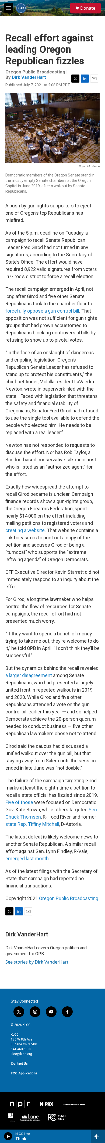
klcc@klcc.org (21, 1054)
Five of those (19, 802)
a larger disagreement (28, 675)
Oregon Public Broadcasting (68, 898)
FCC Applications (24, 1073)
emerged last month (27, 858)
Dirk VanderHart (29, 77)
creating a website (25, 530)
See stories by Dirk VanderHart (36, 962)
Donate (87, 8)
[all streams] (98, 1136)
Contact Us (19, 1064)
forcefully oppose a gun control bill (42, 311)
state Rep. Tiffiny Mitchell (32, 824)
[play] (8, 1136)
